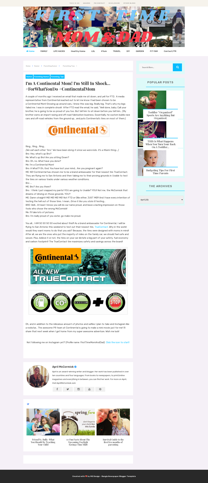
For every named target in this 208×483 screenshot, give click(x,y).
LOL (93, 51)
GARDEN (140, 51)
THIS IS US (74, 3)
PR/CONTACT (99, 3)
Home (31, 51)
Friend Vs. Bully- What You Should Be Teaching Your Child (43, 442)
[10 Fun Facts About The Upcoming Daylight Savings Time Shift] (78, 422)
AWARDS (86, 3)
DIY (128, 51)
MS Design (95, 476)
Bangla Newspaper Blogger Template (119, 476)
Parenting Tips (57, 76)
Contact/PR (170, 51)
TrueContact (101, 227)
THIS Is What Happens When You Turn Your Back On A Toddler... (161, 144)
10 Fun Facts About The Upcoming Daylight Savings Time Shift (78, 442)
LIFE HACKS (59, 51)
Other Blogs (129, 3)
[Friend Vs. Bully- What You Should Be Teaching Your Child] (43, 422)
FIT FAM (154, 51)
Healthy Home (78, 51)
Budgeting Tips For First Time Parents (160, 172)
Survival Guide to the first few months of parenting (113, 442)
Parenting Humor (41, 76)
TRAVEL (116, 51)
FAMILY (44, 51)
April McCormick (63, 366)
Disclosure (114, 3)
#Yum (104, 51)
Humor (29, 76)
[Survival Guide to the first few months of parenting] (113, 422)
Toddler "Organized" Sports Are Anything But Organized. (161, 115)
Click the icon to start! (117, 342)
